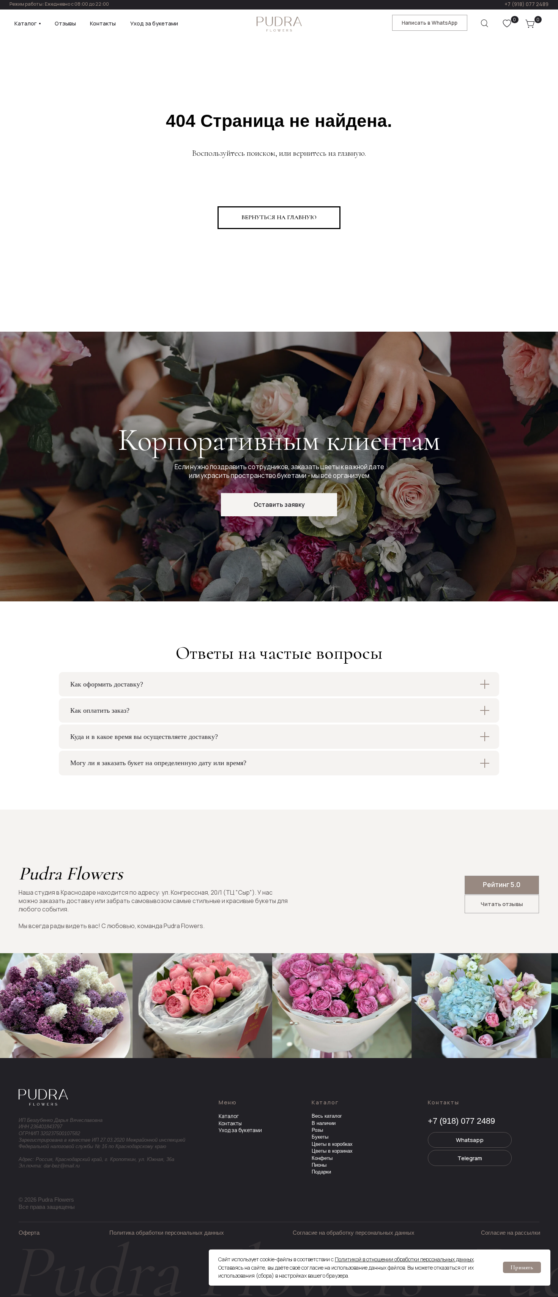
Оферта (29, 1233)
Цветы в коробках (332, 1144)
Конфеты (322, 1158)
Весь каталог (327, 1116)
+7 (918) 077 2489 (526, 4)
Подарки (321, 1172)
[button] (279, 504)
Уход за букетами (240, 1130)
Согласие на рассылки (510, 1233)
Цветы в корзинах (332, 1151)
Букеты (320, 1137)
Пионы (319, 1165)
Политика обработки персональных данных (166, 1233)
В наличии (324, 1123)
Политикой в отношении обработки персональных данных (404, 1259)
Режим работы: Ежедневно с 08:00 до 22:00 (59, 4)
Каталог (229, 1116)
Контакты (230, 1123)
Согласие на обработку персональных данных (354, 1233)
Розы (317, 1130)
